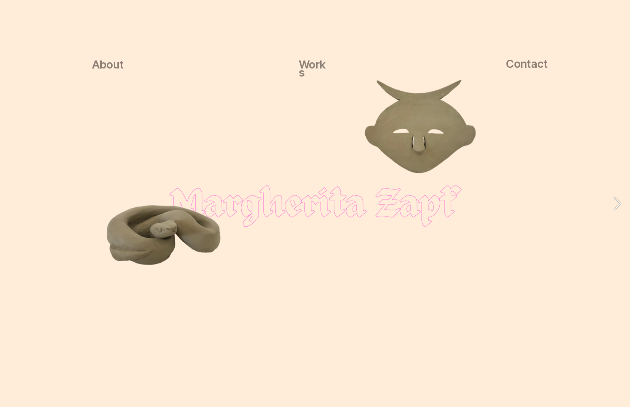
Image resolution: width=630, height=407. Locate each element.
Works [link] (312, 68)
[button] (617, 204)
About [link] (108, 64)
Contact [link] (527, 63)
